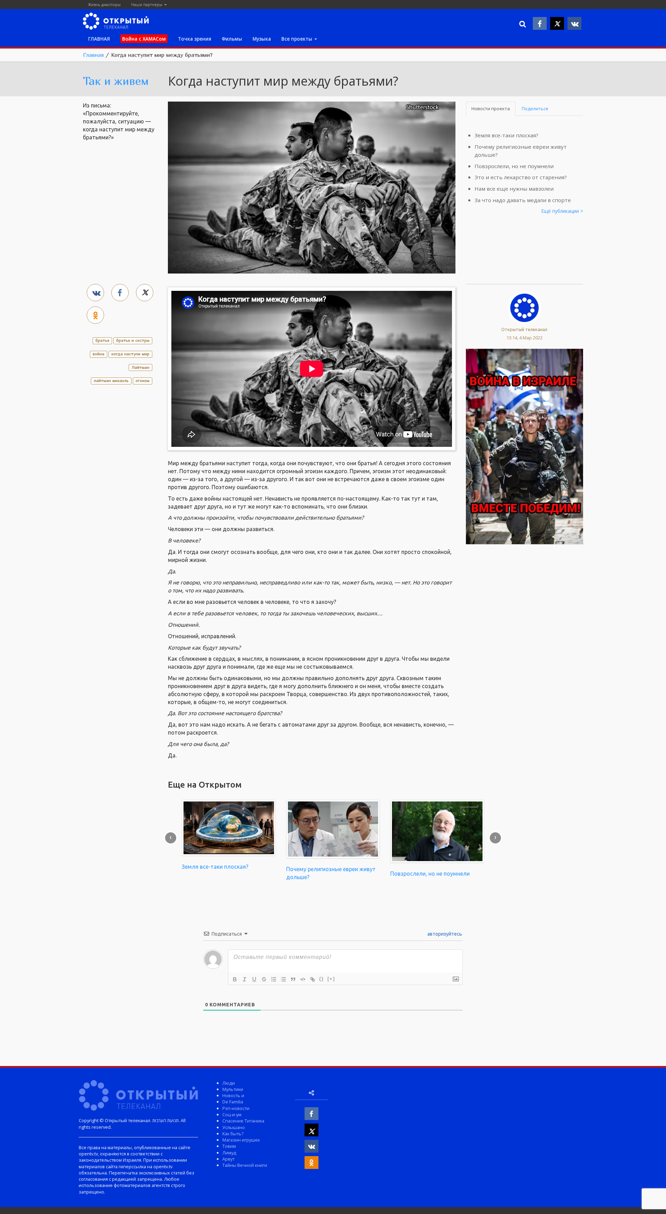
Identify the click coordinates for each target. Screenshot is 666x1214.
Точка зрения (194, 38)
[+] (331, 978)
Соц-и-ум (231, 1114)
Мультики (232, 1089)
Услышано (233, 1127)
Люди (228, 1083)
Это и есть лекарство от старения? (521, 177)
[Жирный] (235, 979)
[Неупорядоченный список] (283, 979)
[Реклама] (524, 446)
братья (102, 340)
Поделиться (535, 108)
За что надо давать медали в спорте (523, 200)
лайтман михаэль (111, 380)
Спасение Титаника (243, 1121)
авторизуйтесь (444, 934)
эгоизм (143, 380)
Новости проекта (490, 108)
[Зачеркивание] (264, 979)
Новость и (233, 1095)
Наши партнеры (147, 4)
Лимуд (229, 1153)
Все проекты (297, 38)
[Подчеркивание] (254, 979)
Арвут (228, 1159)
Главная (93, 54)
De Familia (232, 1102)
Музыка (262, 38)
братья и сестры (133, 340)
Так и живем (116, 80)
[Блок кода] (303, 979)
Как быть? (233, 1133)
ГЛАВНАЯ (99, 38)
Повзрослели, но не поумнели (514, 166)
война (98, 353)
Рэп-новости (235, 1108)
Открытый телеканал (524, 329)
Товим (229, 1146)
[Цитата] (293, 979)
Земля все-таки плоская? (506, 135)
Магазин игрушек (241, 1140)
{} (321, 978)
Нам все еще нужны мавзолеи (514, 188)
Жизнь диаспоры (104, 4)
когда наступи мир (130, 353)
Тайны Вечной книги (244, 1165)
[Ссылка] (312, 979)
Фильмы (232, 38)
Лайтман (140, 367)
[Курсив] (244, 979)
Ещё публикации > (562, 211)
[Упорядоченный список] (274, 979)
